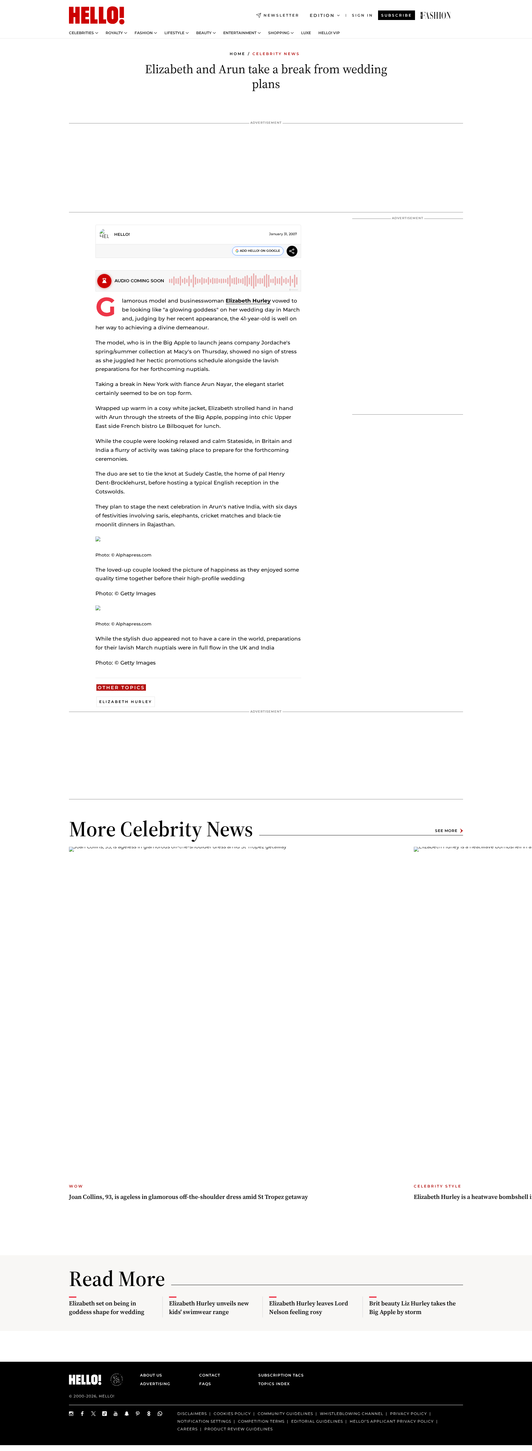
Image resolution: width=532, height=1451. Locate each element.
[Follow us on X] (93, 1413)
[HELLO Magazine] (96, 15)
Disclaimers (192, 1413)
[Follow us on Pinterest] (137, 1413)
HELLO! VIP (329, 33)
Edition (322, 15)
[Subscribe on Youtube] (115, 1413)
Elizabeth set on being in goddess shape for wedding (106, 1307)
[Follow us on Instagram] (71, 1413)
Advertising (155, 1383)
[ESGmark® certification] (113, 1380)
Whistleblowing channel (351, 1413)
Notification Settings (204, 1421)
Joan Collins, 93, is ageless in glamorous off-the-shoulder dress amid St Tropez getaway (188, 1196)
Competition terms (261, 1421)
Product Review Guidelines (238, 1428)
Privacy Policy (408, 1413)
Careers (187, 1428)
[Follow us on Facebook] (82, 1413)
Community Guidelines (285, 1413)
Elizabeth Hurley (248, 301)
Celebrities (81, 33)
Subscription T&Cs (279, 1375)
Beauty (204, 33)
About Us (151, 1375)
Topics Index (274, 1383)
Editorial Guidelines (317, 1421)
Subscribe (396, 15)
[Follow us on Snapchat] (126, 1413)
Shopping (278, 33)
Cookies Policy (232, 1413)
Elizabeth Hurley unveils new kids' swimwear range (209, 1307)
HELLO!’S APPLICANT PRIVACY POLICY (392, 1421)
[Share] (292, 251)
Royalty (114, 33)
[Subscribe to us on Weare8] (149, 1413)
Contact (209, 1375)
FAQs (205, 1383)
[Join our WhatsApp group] (160, 1413)
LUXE (306, 33)
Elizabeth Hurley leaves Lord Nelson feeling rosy (308, 1307)
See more (446, 830)
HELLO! (122, 234)
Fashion (144, 33)
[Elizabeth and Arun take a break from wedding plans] (436, 15)
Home (237, 53)
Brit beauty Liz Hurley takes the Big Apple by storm (412, 1307)
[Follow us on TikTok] (104, 1413)
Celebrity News (276, 53)
